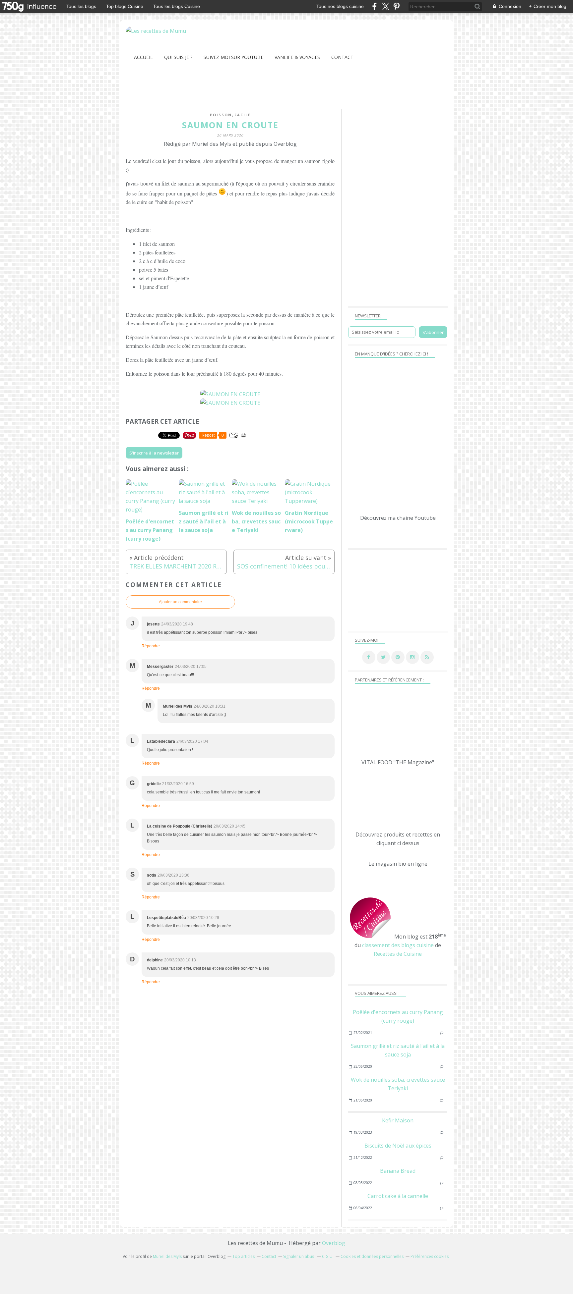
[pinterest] (396, 6)
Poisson (221, 114)
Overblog (333, 1243)
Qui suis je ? (178, 57)
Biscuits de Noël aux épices (397, 1145)
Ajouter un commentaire (180, 602)
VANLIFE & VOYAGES (297, 57)
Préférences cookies (430, 1256)
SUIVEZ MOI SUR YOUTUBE (233, 57)
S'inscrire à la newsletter (154, 453)
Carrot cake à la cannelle (397, 1196)
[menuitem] (143, 57)
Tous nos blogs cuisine (340, 6)
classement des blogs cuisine (398, 945)
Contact (342, 57)
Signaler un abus (299, 1256)
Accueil (143, 57)
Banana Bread (397, 1170)
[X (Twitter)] (385, 6)
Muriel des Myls (167, 1256)
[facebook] (374, 6)
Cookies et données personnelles (372, 1256)
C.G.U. (328, 1256)
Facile (242, 114)
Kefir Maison (398, 1120)
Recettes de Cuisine (398, 953)
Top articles (243, 1256)
